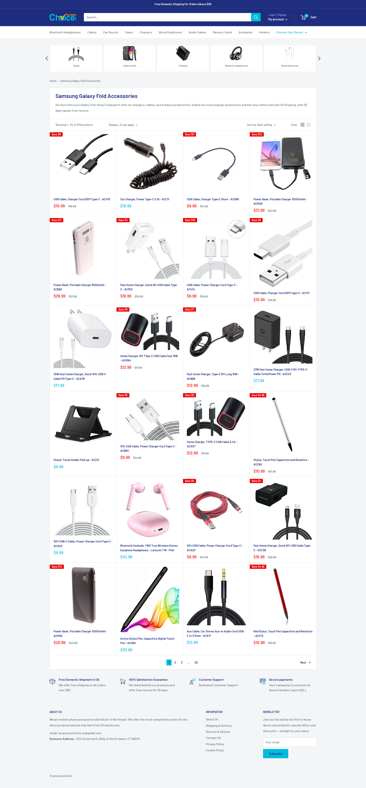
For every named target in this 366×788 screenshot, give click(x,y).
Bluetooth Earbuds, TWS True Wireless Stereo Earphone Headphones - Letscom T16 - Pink (149, 548)
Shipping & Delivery (219, 725)
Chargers (146, 32)
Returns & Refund (218, 731)
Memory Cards (222, 32)
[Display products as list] (309, 124)
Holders (264, 32)
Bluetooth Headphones (65, 32)
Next (303, 662)
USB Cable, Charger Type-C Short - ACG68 (213, 199)
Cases (129, 32)
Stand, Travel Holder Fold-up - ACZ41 (76, 459)
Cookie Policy (215, 750)
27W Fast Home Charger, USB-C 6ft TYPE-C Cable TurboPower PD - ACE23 (280, 372)
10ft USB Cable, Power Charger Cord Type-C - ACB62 (148, 448)
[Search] (256, 17)
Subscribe (276, 753)
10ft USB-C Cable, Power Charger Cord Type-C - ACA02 (83, 543)
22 (196, 662)
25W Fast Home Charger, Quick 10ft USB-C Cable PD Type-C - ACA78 (80, 376)
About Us (212, 719)
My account (276, 19)
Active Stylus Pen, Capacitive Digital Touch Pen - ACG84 (147, 641)
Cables (91, 32)
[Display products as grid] (302, 124)
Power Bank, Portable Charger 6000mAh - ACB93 (80, 287)
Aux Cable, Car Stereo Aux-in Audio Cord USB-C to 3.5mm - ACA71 (216, 633)
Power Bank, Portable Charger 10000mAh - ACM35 (80, 633)
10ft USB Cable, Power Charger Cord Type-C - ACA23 (215, 548)
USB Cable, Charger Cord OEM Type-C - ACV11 (281, 293)
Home (53, 80)
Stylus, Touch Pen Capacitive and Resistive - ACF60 (281, 462)
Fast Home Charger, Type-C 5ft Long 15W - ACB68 (213, 376)
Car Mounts (110, 32)
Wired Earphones (170, 32)
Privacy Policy (215, 744)
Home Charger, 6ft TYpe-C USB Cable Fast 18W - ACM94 (149, 358)
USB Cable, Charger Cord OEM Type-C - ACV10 (82, 199)
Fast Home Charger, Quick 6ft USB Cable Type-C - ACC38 (282, 548)
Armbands (245, 32)
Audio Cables (197, 32)
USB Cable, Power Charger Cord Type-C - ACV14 (212, 287)
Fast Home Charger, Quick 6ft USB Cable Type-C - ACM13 (149, 287)
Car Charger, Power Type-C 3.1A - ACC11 (144, 199)
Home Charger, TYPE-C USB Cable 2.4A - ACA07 (212, 444)
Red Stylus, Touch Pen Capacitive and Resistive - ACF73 (283, 633)
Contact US (213, 738)
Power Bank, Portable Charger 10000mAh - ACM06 (280, 201)
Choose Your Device (289, 32)
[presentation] (47, 58)
